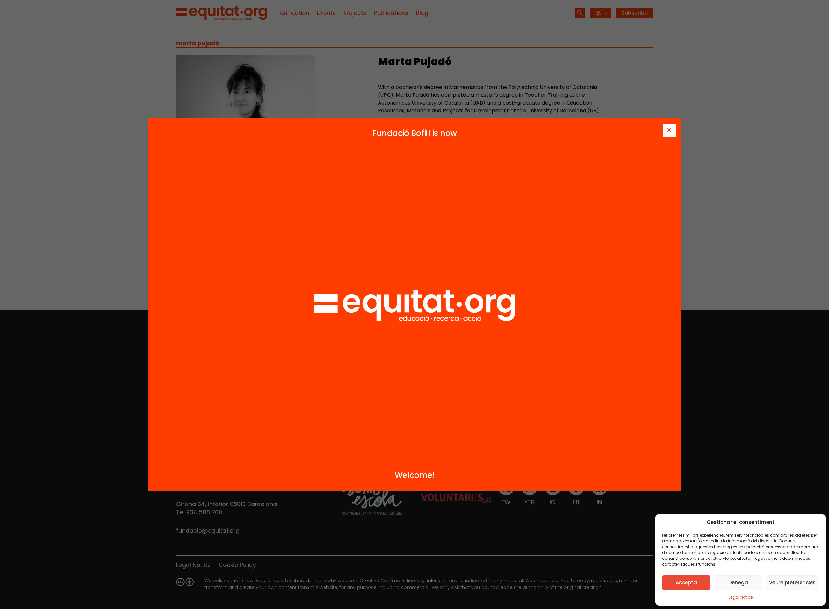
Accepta (686, 582)
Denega (738, 582)
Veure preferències (792, 582)
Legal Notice (741, 597)
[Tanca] (669, 130)
